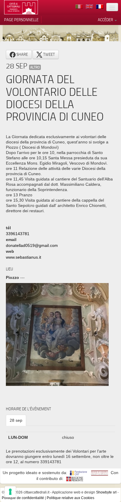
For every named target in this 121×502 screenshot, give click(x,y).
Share (22, 54)
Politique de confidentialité (23, 498)
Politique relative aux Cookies (70, 498)
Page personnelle (21, 19)
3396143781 (17, 233)
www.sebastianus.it (23, 257)
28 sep (16, 420)
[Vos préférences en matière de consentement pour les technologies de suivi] (10, 491)
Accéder (106, 19)
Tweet (48, 54)
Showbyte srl (106, 492)
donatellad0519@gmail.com (32, 245)
